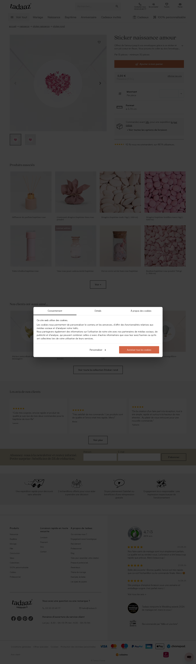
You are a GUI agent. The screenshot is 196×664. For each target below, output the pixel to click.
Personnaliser (96, 349)
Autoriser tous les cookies (139, 349)
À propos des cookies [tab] (141, 310)
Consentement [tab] (55, 310)
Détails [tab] (98, 310)
